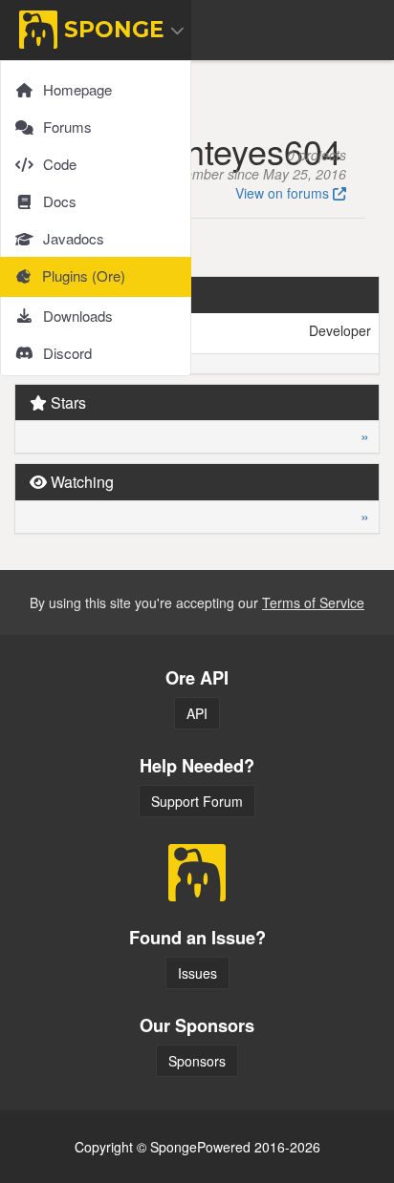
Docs (60, 201)
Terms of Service (313, 602)
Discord (67, 353)
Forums (67, 126)
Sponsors (197, 1060)
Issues (197, 972)
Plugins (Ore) (83, 275)
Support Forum (197, 801)
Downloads (78, 316)
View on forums (284, 192)
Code (60, 164)
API (197, 713)
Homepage (77, 89)
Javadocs (73, 238)
